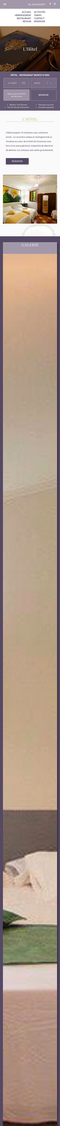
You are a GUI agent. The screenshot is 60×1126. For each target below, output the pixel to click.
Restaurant (24, 18)
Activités (39, 12)
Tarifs (37, 15)
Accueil (26, 12)
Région (27, 21)
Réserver (39, 21)
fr (4, 4)
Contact (39, 18)
